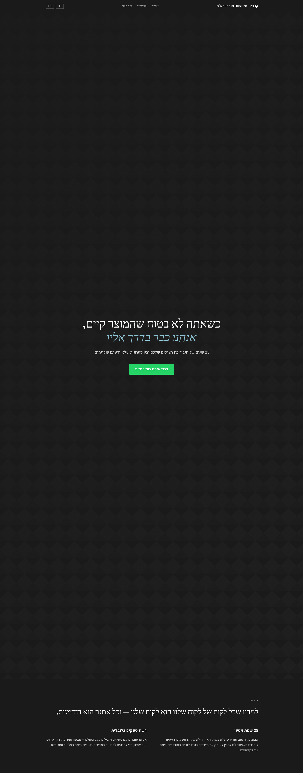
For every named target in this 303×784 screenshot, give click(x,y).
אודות (155, 6)
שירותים (142, 6)
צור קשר (127, 6)
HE (59, 6)
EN (50, 6)
